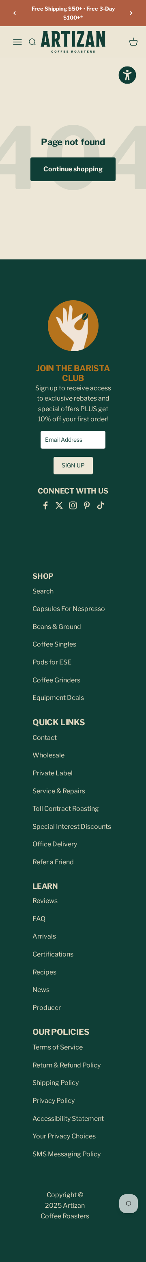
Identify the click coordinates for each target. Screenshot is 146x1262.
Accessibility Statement (68, 1119)
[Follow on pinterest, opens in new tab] (87, 505)
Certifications (52, 954)
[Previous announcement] (14, 13)
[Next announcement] (131, 13)
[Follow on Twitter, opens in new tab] (59, 505)
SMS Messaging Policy (66, 1154)
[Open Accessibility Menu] (127, 75)
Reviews (45, 901)
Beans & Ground (56, 627)
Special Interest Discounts (71, 826)
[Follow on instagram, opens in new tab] (73, 505)
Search (43, 591)
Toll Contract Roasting (65, 809)
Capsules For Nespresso (68, 609)
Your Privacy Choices (64, 1136)
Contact (44, 738)
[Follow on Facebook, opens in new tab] (45, 505)
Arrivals (44, 936)
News (40, 990)
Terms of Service (57, 1047)
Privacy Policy (53, 1101)
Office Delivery (54, 844)
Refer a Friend (53, 862)
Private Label (52, 773)
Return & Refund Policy (66, 1065)
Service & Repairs (58, 791)
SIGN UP (73, 465)
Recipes (44, 972)
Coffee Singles (54, 644)
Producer (46, 1008)
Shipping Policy (55, 1083)
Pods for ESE (51, 662)
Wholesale (48, 755)
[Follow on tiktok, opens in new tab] (101, 505)
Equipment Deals (58, 698)
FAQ (38, 919)
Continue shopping (73, 169)
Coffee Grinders (56, 680)
